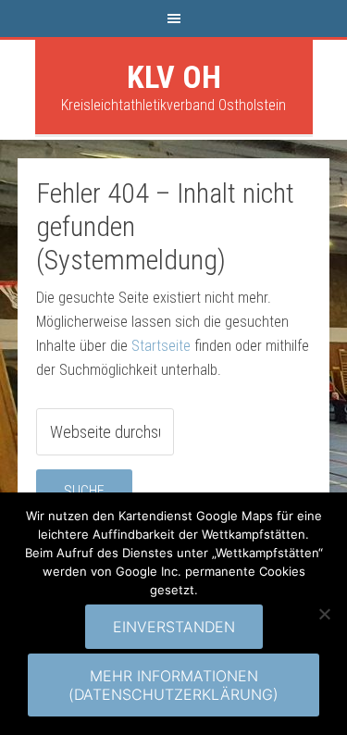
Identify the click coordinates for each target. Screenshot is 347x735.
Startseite (161, 346)
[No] (324, 613)
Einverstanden (174, 626)
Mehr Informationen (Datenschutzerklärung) (173, 685)
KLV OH (174, 76)
